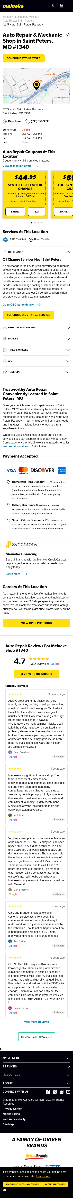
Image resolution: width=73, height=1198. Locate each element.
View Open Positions (36, 623)
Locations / (22, 16)
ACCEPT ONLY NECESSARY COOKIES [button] (22, 1184)
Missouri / (35, 16)
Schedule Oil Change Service (28, 315)
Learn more (43, 1176)
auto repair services (15, 446)
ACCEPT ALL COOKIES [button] (55, 1184)
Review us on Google (37, 674)
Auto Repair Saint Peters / (19, 20)
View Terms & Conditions (24, 201)
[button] (5, 1190)
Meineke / (9, 16)
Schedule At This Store (23, 58)
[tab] (31, 222)
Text (36, 211)
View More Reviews (36, 1021)
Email (15, 211)
